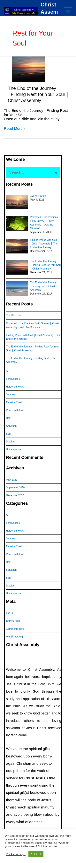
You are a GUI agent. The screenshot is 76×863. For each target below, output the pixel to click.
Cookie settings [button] (16, 854)
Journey (10, 394)
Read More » (15, 128)
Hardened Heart (15, 386)
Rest (8, 417)
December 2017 (15, 495)
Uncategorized (14, 449)
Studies (10, 441)
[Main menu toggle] (68, 11)
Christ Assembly (49, 12)
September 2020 (15, 487)
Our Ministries (14, 315)
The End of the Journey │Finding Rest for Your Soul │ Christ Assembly (38, 94)
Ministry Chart (14, 402)
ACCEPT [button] (36, 854)
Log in (9, 612)
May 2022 (11, 479)
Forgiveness (13, 378)
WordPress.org (14, 636)
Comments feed (15, 628)
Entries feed (13, 620)
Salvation (11, 425)
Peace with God (15, 410)
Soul (8, 433)
